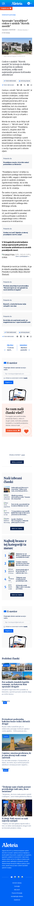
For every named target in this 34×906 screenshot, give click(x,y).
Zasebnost (17, 900)
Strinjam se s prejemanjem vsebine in (16, 378)
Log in (23, 455)
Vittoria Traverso (22, 30)
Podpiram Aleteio (12, 430)
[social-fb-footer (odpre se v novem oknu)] (15, 877)
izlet (5, 702)
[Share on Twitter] (24, 85)
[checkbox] (4, 378)
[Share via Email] (28, 85)
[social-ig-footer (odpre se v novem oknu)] (22, 877)
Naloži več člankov (17, 528)
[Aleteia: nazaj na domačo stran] (17, 3)
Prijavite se (8, 382)
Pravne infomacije (17, 893)
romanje (6, 665)
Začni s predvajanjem (21, 256)
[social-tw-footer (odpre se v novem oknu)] (19, 877)
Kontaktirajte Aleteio (17, 896)
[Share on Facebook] (18, 85)
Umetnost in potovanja (8, 15)
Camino (6, 736)
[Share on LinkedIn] (21, 85)
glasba (6, 770)
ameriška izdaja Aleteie (19, 269)
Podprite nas (5, 8)
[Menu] (6, 3)
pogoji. (25, 378)
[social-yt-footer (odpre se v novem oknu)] (11, 877)
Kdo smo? (17, 890)
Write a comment (17, 462)
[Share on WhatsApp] (31, 85)
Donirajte (17, 886)
